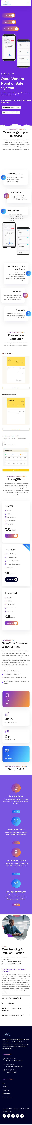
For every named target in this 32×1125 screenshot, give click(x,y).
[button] (16, 970)
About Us (5, 1086)
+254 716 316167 (16, 964)
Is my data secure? (8, 1003)
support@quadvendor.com (13, 961)
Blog (3, 1083)
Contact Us (5, 1090)
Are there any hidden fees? (11, 998)
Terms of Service (7, 1097)
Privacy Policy (6, 1093)
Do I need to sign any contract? (13, 1015)
